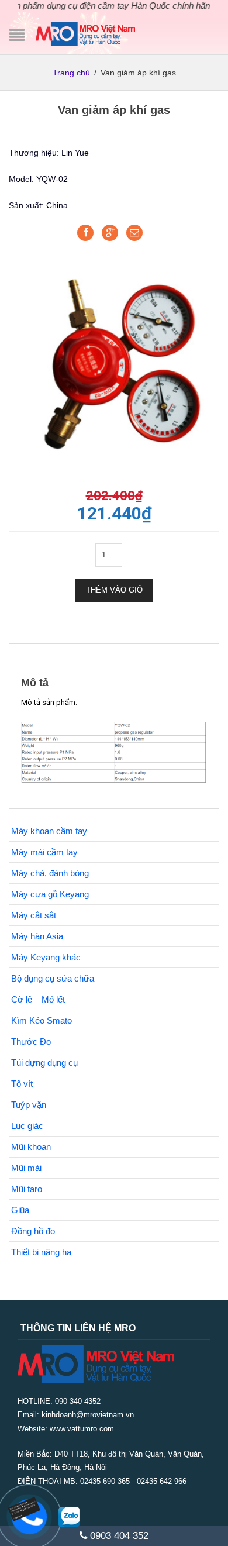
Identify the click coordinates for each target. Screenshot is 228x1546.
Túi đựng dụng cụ (44, 1063)
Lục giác (27, 1126)
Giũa (20, 1210)
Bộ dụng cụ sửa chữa (52, 978)
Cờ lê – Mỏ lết (38, 999)
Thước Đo (31, 1041)
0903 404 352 (117, 1535)
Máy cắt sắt (33, 915)
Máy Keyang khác (46, 957)
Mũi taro (26, 1189)
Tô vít (22, 1084)
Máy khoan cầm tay (49, 831)
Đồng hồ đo (33, 1231)
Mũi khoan (31, 1147)
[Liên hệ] (31, 1507)
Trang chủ (71, 72)
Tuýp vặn (28, 1105)
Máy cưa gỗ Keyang (50, 894)
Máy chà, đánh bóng (50, 873)
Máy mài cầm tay (44, 852)
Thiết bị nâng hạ (41, 1252)
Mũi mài (26, 1168)
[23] (114, 358)
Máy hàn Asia (37, 936)
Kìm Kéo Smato (41, 1020)
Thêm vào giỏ (114, 590)
